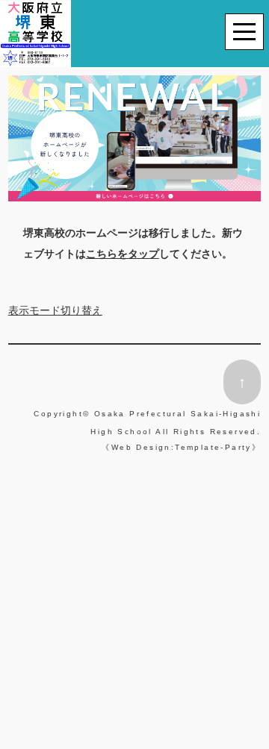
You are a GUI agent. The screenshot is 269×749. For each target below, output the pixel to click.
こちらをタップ (122, 254)
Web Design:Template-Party (181, 447)
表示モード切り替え (55, 310)
